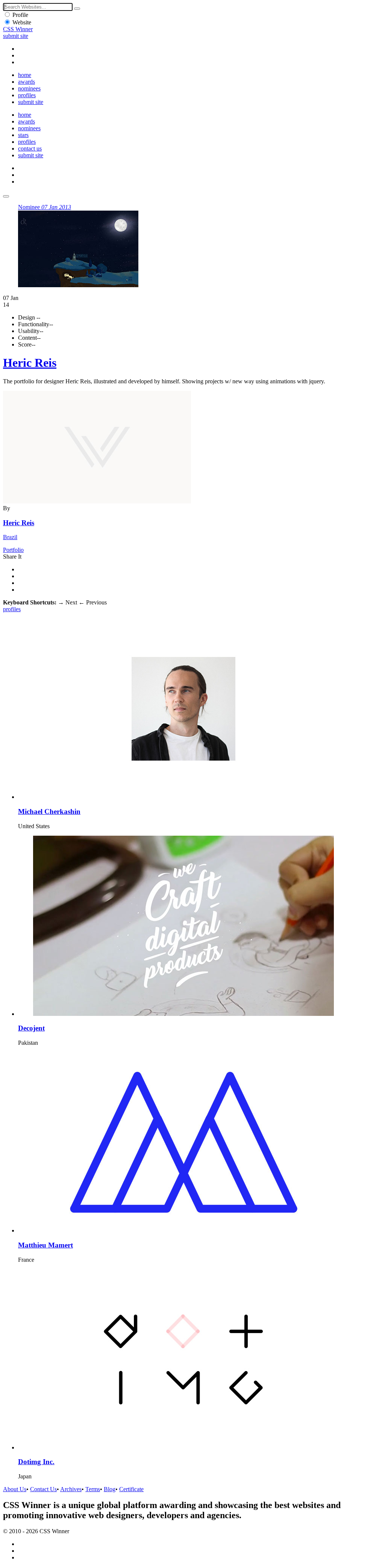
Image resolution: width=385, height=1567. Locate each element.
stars (23, 135)
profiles (27, 95)
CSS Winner (18, 29)
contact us (30, 148)
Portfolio (13, 550)
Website (21, 22)
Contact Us (43, 1489)
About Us (14, 1489)
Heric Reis (29, 362)
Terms (92, 1489)
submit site (15, 36)
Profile (20, 15)
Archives (71, 1489)
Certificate (131, 1489)
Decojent (31, 1028)
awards (26, 81)
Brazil (10, 537)
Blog (109, 1489)
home (24, 75)
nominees (29, 88)
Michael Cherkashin (49, 811)
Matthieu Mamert (45, 1245)
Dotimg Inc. (36, 1462)
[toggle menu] (6, 196)
